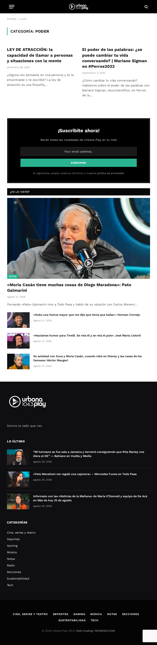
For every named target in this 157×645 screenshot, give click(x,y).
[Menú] (11, 6)
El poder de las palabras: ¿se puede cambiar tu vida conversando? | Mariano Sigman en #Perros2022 (114, 58)
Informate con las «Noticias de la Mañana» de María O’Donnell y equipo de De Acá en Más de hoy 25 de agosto (90, 498)
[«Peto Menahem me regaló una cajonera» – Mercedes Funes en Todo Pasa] (18, 479)
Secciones (14, 572)
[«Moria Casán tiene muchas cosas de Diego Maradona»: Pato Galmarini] (78, 238)
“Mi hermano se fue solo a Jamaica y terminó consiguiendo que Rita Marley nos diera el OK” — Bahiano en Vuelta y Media (88, 454)
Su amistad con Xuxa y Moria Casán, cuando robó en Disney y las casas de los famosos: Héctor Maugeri (87, 358)
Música (12, 552)
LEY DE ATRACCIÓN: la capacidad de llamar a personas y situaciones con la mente (40, 55)
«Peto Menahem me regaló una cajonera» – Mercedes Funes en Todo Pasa (85, 474)
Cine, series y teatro (21, 532)
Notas (13, 276)
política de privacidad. (110, 173)
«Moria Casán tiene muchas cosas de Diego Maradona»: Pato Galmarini (69, 287)
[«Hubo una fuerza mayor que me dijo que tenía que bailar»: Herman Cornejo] (18, 320)
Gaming (12, 545)
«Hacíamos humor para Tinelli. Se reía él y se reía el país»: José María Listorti (87, 335)
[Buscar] (146, 6)
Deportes (13, 539)
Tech (10, 585)
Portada (11, 18)
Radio (11, 565)
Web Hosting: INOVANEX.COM (95, 630)
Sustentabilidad (18, 578)
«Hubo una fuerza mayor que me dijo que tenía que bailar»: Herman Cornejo (86, 314)
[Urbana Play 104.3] (78, 6)
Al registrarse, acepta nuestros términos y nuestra (78, 173)
